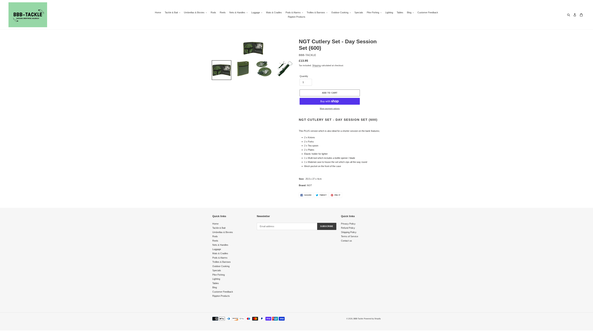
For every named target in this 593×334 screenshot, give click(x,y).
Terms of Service (349, 236)
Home (215, 223)
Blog (214, 287)
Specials (216, 270)
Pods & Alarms (219, 257)
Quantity (304, 76)
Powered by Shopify (372, 319)
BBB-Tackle (358, 319)
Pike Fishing (218, 274)
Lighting (216, 279)
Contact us (346, 240)
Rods (215, 236)
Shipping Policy (348, 232)
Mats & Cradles (220, 253)
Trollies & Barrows (221, 262)
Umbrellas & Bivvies (222, 232)
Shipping (316, 65)
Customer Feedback (222, 291)
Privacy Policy (348, 223)
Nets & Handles (220, 245)
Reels (215, 240)
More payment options (330, 108)
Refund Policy (348, 228)
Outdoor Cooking (220, 266)
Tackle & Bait (218, 228)
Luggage (216, 249)
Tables (215, 283)
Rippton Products (221, 296)
